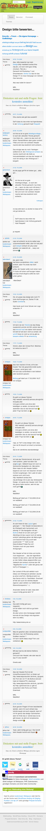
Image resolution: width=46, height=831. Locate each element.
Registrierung (37, 2)
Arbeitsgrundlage (34, 133)
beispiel (17, 42)
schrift (10, 53)
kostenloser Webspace (9, 3)
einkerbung (5, 50)
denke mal (21, 46)
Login (28, 2)
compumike (7, 631)
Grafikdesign (7, 38)
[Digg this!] (13, 769)
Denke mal (27, 73)
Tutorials (9, 21)
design (29, 46)
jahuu (7, 727)
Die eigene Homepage (27, 36)
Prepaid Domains (35, 800)
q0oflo (7, 238)
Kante (24, 564)
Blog (30, 819)
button (9, 46)
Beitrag (15, 378)
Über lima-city (23, 819)
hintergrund (17, 49)
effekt (35, 46)
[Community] (6, 16)
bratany (7, 599)
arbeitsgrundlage (8, 42)
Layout (30, 523)
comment (15, 46)
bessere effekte (18, 336)
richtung (5, 53)
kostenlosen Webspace (7, 144)
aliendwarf (6, 259)
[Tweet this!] (6, 769)
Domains (20, 7)
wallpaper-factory (6, 134)
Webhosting (7, 816)
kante (25, 50)
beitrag (23, 42)
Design (15, 64)
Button (15, 533)
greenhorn (6, 170)
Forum (11, 17)
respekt (36, 50)
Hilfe (2, 11)
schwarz (17, 53)
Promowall (29, 17)
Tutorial (27, 325)
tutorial (23, 53)
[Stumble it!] (21, 769)
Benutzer (19, 17)
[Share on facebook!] (36, 769)
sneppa (7, 361)
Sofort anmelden (34, 779)
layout (30, 50)
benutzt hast (31, 42)
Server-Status (33, 821)
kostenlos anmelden (22, 101)
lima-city (5, 36)
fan (11, 50)
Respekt (37, 124)
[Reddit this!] (29, 769)
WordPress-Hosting (8, 7)
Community (38, 7)
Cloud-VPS (28, 7)
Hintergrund (30, 152)
